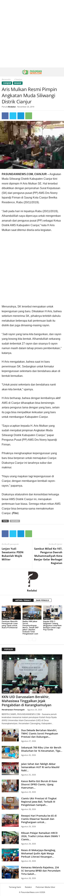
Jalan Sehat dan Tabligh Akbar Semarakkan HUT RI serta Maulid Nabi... (40, 767)
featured (15, 521)
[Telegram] (20, 115)
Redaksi (12, 106)
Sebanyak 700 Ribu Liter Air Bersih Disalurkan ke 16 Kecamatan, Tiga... (41, 749)
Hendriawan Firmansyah (13, 709)
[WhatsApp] (28, 115)
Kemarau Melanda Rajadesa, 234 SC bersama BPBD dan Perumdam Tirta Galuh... (40, 871)
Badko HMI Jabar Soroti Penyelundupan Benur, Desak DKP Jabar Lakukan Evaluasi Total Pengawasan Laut (31, 627)
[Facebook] (5, 115)
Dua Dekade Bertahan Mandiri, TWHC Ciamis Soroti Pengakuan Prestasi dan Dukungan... (39, 733)
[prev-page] (30, 639)
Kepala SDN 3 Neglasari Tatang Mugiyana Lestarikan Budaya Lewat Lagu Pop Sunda (52, 625)
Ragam (17, 83)
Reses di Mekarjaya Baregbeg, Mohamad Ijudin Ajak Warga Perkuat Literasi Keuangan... (38, 853)
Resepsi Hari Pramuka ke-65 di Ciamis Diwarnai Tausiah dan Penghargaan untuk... (39, 819)
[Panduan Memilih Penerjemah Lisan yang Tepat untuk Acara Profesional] (11, 612)
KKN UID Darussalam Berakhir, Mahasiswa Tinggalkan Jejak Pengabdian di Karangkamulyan (26, 701)
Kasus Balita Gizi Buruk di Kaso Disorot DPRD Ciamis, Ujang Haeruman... (39, 784)
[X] (13, 115)
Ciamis (5, 692)
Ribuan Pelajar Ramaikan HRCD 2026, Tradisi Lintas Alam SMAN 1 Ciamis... (40, 836)
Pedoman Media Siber (45, 887)
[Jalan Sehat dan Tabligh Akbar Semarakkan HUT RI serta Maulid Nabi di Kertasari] (10, 768)
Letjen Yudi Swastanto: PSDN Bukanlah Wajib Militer (12, 554)
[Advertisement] (32, 34)
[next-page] (34, 639)
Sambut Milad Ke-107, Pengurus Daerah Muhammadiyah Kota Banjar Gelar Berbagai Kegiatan (48, 556)
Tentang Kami (15, 887)
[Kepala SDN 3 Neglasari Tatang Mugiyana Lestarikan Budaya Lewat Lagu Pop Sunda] (52, 612)
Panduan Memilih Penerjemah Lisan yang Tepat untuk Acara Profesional (10, 624)
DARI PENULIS (42, 600)
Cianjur (7, 83)
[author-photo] (32, 579)
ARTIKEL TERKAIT (23, 600)
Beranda (6, 79)
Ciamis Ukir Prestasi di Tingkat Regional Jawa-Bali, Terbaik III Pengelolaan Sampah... (39, 802)
